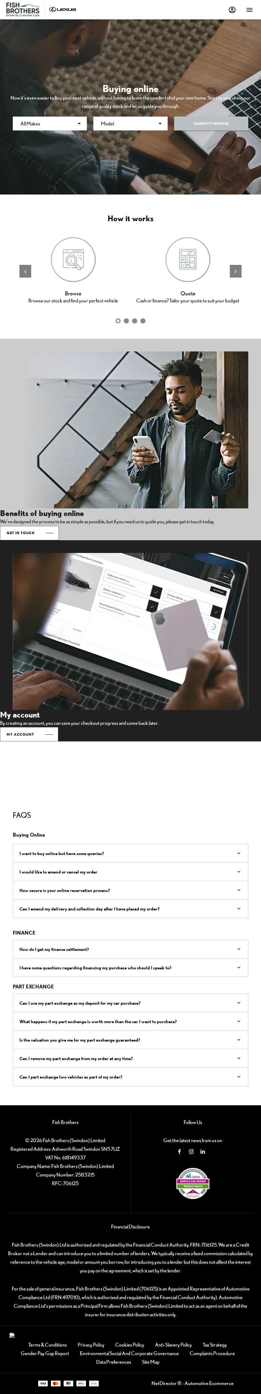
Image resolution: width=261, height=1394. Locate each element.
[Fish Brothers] (23, 9)
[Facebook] (179, 1151)
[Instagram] (191, 1151)
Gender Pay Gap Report (45, 1353)
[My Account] (232, 10)
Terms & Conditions (47, 1345)
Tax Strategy (215, 1345)
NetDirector (164, 1383)
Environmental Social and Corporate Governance (129, 1353)
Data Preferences (113, 1362)
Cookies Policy (129, 1345)
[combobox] (50, 124)
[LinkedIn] (202, 1151)
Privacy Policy (91, 1345)
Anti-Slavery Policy (173, 1345)
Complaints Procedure (212, 1353)
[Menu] (249, 9)
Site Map (150, 1362)
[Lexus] (62, 9)
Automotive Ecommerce (209, 1383)
